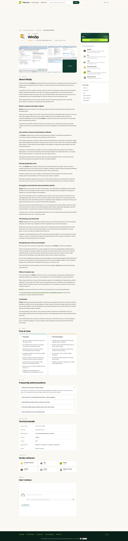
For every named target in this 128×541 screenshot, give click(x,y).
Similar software (86, 98)
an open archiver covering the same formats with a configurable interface (41, 292)
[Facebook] (105, 2)
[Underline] (32, 499)
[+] (48, 499)
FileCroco (26, 2)
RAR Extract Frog (91, 76)
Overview (85, 88)
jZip (88, 55)
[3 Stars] (32, 40)
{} (46, 499)
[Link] (44, 499)
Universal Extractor (92, 66)
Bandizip (58, 265)
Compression (39, 30)
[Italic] (30, 499)
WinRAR (21, 289)
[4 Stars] (33, 40)
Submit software (30, 534)
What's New (44, 2)
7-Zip (20, 157)
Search (76, 2)
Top (107, 534)
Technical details (87, 95)
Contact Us (58, 534)
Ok (80, 538)
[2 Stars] (30, 40)
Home (20, 30)
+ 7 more (70, 66)
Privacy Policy (39, 534)
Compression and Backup (28, 30)
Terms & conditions (49, 534)
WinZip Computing (39, 448)
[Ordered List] (36, 499)
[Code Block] (42, 499)
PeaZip (88, 71)
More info (84, 538)
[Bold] (28, 499)
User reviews (86, 100)
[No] (126, 539)
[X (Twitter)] (108, 2)
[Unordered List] (38, 499)
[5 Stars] (35, 40)
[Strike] (34, 499)
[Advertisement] (64, 16)
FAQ (84, 93)
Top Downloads (35, 2)
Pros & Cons (85, 90)
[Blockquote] (40, 499)
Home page (21, 534)
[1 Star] (28, 40)
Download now (96, 40)
